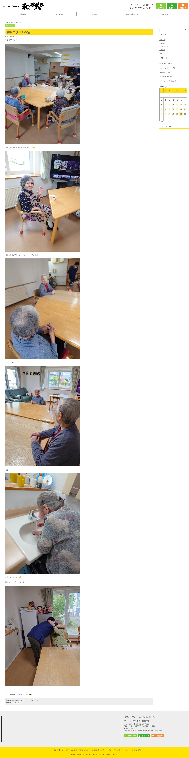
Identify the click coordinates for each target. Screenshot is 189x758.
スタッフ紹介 (58, 14)
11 (165, 104)
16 (185, 104)
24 (161, 114)
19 (169, 109)
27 (173, 114)
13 (173, 104)
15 (181, 104)
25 (165, 114)
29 (181, 114)
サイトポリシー (125, 750)
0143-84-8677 (143, 5)
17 (161, 109)
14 (177, 104)
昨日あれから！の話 (165, 64)
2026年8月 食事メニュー (167, 76)
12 (169, 104)
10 (161, 104)
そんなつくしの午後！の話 (167, 81)
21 (177, 109)
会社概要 (94, 14)
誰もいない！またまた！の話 (168, 72)
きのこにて (17, 703)
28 (177, 114)
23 (185, 109)
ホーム (49, 750)
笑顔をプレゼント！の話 (167, 68)
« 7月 (161, 122)
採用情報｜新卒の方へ (130, 14)
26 (169, 114)
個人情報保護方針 (136, 750)
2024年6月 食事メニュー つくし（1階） (26, 700)
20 (173, 109)
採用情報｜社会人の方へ (166, 14)
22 (181, 109)
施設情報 (23, 14)
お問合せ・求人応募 (113, 750)
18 (165, 109)
